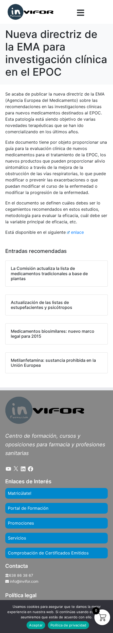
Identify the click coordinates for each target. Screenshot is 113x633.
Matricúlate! (19, 493)
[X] (16, 469)
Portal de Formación (28, 508)
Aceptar (36, 625)
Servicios (17, 538)
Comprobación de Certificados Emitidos (48, 553)
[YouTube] (8, 469)
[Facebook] (30, 469)
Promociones (21, 523)
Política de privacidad (68, 625)
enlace (77, 232)
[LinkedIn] (23, 469)
